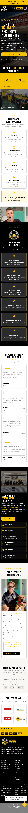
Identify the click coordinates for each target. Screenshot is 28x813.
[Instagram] (12, 8)
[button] (25, 8)
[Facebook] (14, 8)
